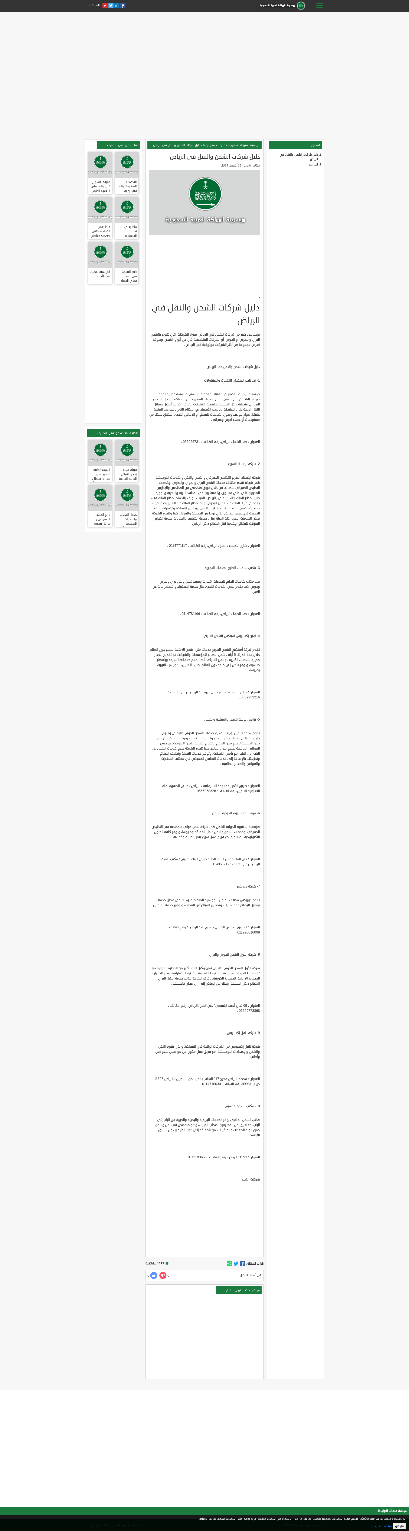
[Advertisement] (204, 43)
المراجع (313, 164)
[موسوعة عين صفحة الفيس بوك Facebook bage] (122, 5)
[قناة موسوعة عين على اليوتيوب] (105, 5)
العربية (95, 5)
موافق (399, 1526)
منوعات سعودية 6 (214, 145)
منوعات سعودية (238, 145)
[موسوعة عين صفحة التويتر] (111, 5)
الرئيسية (255, 145)
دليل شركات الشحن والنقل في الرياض (176, 145)
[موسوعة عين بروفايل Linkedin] (117, 5)
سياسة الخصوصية (381, 1526)
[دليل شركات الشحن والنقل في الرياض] (242, 1263)
